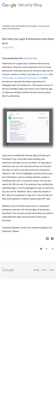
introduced (44, 74)
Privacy (44, 270)
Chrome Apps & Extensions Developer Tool (21, 78)
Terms (51, 270)
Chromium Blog (30, 58)
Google (36, 270)
